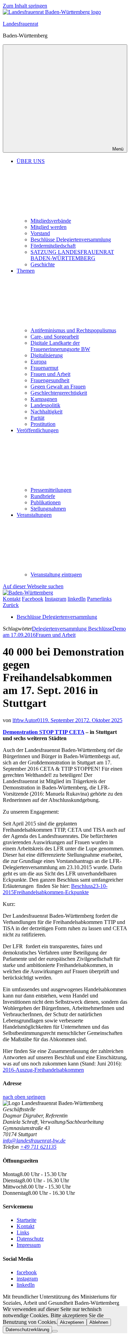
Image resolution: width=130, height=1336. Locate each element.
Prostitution (43, 424)
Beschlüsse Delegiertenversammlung (71, 239)
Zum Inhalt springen (25, 6)
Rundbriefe (43, 496)
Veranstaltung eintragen (56, 574)
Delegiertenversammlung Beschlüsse (72, 629)
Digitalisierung (47, 355)
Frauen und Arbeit (50, 374)
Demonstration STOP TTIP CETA (43, 732)
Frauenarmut (44, 368)
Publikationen (46, 502)
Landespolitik (45, 405)
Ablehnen (98, 1322)
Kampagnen (44, 399)
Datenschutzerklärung (27, 1329)
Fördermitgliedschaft (53, 246)
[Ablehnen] (55, 1331)
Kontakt (25, 1226)
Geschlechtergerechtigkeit (59, 393)
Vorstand (40, 233)
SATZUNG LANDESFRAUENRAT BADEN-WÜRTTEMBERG (72, 255)
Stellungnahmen (48, 509)
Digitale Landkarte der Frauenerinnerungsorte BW (60, 346)
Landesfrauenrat (20, 24)
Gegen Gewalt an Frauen (58, 386)
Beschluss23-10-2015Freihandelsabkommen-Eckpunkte (55, 889)
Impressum (29, 1245)
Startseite (26, 1220)
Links (23, 1232)
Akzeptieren (72, 1322)
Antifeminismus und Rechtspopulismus (73, 330)
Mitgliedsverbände (51, 221)
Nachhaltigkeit (46, 411)
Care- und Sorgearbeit (55, 337)
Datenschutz (30, 1239)
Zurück (11, 605)
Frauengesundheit (50, 380)
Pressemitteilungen (51, 490)
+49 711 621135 (38, 1147)
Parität (37, 418)
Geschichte (43, 264)
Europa (38, 362)
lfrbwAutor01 (27, 720)
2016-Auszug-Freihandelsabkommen (43, 1070)
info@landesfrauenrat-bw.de (34, 1141)
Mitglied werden (49, 227)
